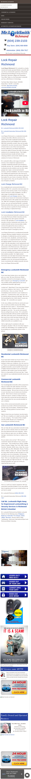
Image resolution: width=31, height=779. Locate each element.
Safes (2, 15)
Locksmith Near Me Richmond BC (6, 6)
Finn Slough (16, 515)
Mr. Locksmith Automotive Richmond (11, 131)
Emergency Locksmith (19, 280)
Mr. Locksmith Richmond (8, 128)
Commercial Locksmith (8, 12)
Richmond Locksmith (7, 1)
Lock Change (13, 196)
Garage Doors (5, 19)
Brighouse (4, 515)
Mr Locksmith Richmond (15, 33)
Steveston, (8, 517)
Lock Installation (20, 220)
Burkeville (10, 515)
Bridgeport (21, 514)
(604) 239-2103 (17, 40)
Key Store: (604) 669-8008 (17, 46)
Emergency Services (7, 22)
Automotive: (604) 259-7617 (17, 50)
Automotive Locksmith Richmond (11, 26)
